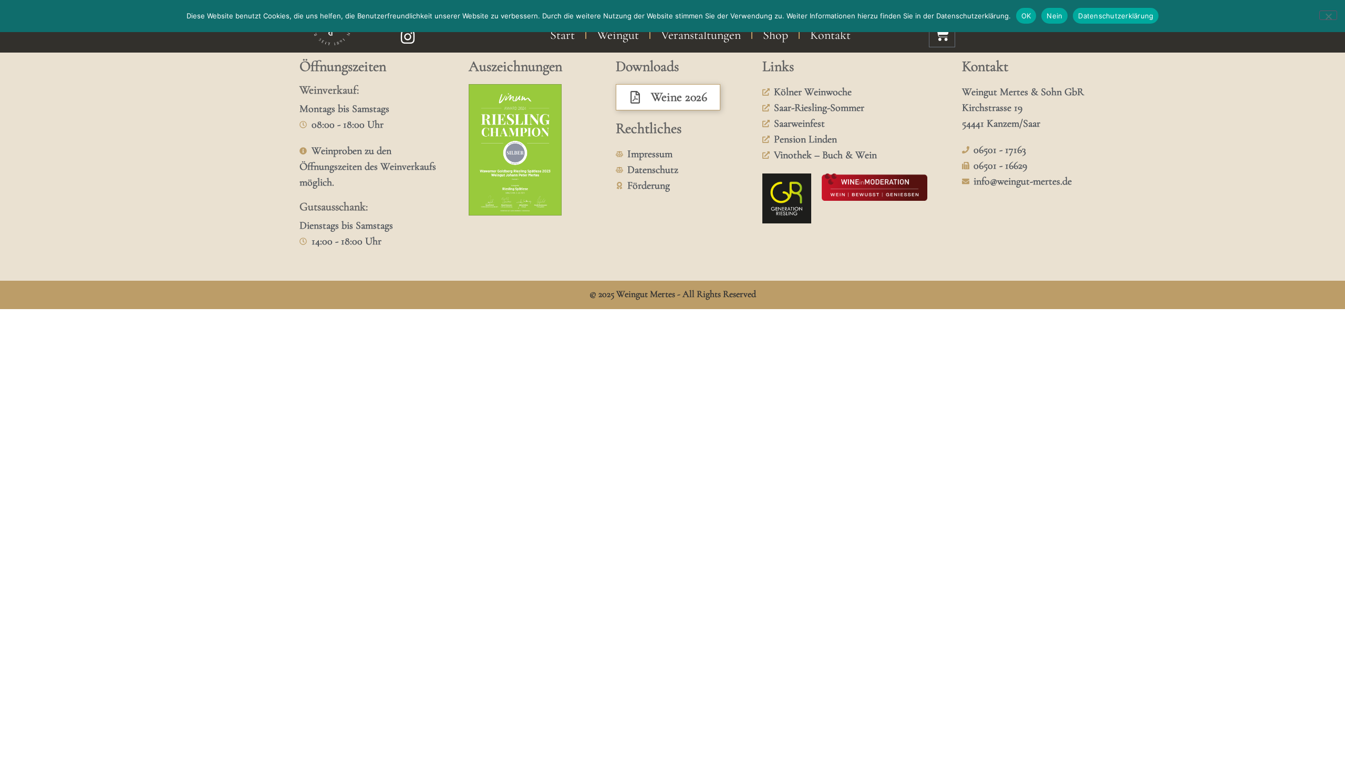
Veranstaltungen (701, 35)
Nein (1054, 16)
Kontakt (830, 35)
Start (562, 35)
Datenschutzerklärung (1115, 16)
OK (1026, 16)
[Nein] (1328, 15)
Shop (775, 35)
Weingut (618, 35)
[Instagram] (407, 37)
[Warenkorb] (942, 34)
